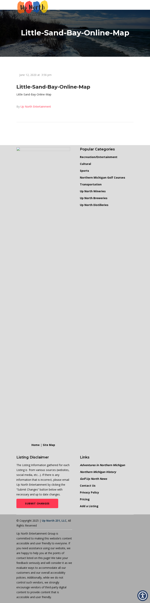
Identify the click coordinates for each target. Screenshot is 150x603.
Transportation (91, 184)
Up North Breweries (93, 198)
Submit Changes (37, 503)
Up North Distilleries (94, 205)
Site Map (49, 445)
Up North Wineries (93, 191)
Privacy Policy (89, 492)
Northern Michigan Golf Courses (102, 177)
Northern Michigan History (98, 472)
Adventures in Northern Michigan (102, 465)
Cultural (85, 164)
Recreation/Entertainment (98, 157)
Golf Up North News (93, 479)
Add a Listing (89, 506)
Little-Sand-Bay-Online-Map (33, 94)
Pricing (85, 499)
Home (35, 445)
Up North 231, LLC (54, 520)
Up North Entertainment (36, 106)
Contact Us (88, 485)
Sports (84, 171)
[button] (142, 595)
